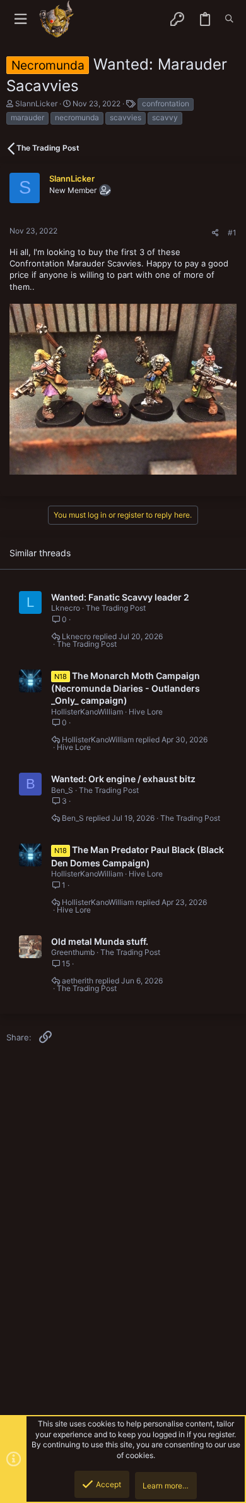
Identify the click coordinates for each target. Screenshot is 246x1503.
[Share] (215, 233)
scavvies (125, 117)
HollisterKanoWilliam (87, 711)
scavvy (165, 117)
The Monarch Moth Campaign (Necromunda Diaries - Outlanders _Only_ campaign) (125, 688)
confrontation (165, 103)
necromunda (77, 117)
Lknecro (65, 608)
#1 (232, 232)
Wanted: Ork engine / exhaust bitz (123, 778)
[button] (20, 19)
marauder (27, 117)
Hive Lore (146, 711)
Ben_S (62, 790)
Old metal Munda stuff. (99, 941)
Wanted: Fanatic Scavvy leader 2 (120, 597)
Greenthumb (73, 952)
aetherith (77, 981)
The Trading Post (116, 608)
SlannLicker (36, 103)
